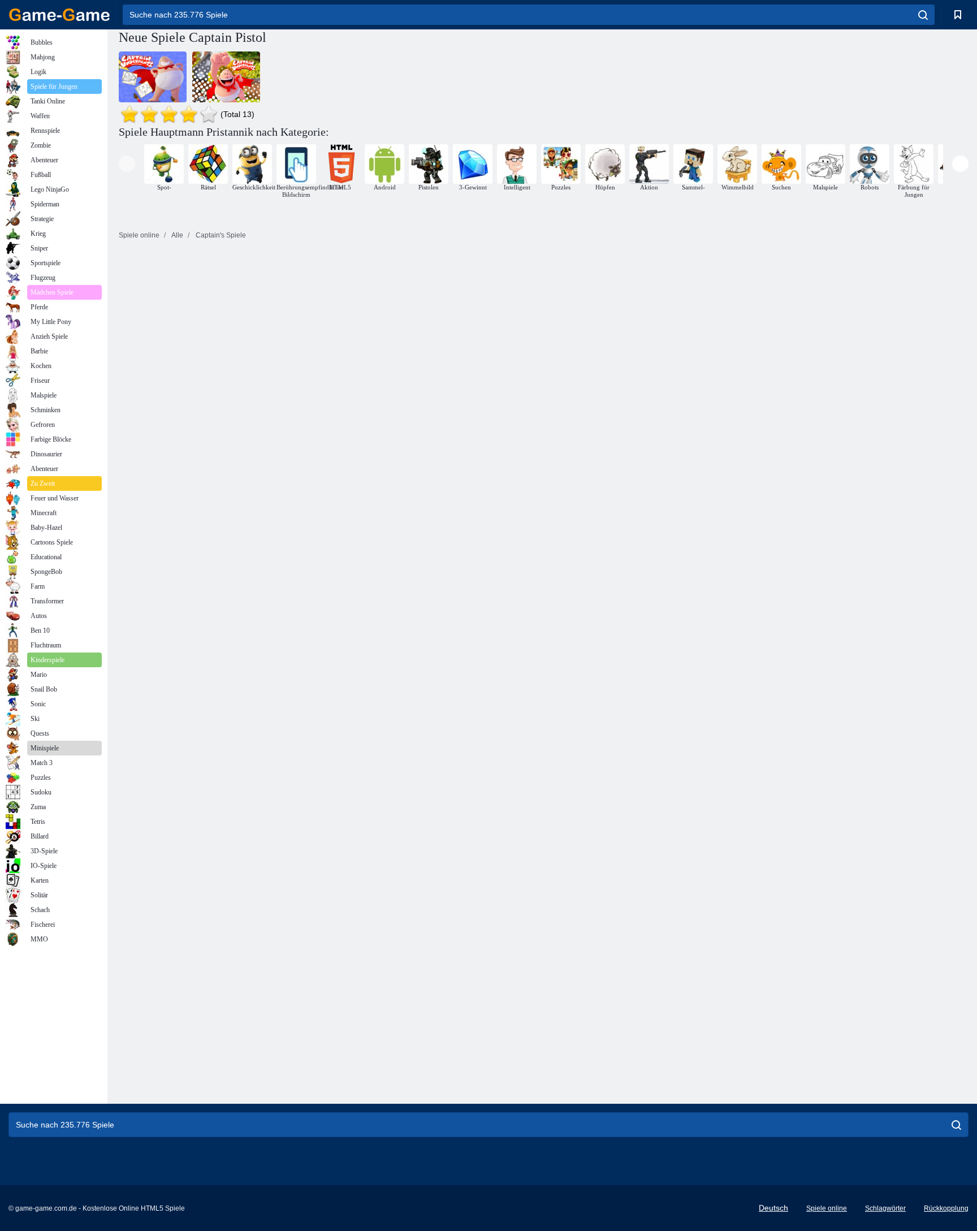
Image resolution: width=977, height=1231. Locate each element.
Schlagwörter (885, 1208)
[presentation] (127, 164)
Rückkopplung (946, 1208)
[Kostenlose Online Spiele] (59, 14)
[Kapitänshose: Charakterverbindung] (226, 76)
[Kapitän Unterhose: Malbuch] (153, 76)
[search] (923, 14)
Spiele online (826, 1208)
